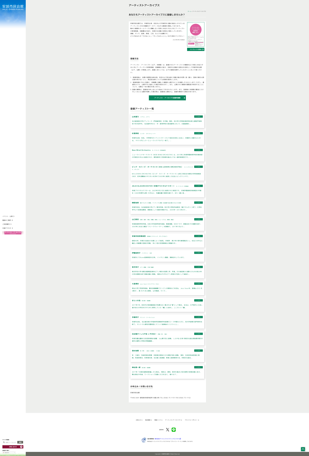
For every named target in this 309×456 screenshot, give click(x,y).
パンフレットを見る (196, 49)
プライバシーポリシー (191, 420)
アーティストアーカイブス (173, 420)
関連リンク (157, 420)
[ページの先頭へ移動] (303, 449)
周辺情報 (147, 420)
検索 (20, 442)
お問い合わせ (13, 447)
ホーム (189, 11)
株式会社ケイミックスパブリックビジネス (167, 439)
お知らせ (138, 420)
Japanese (6, 452)
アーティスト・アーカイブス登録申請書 (167, 98)
